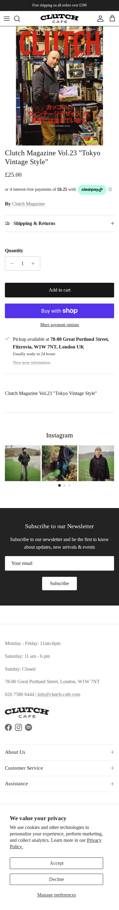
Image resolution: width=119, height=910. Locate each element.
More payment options (59, 324)
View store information (31, 362)
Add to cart (59, 290)
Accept (56, 863)
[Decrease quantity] (10, 263)
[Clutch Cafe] (60, 18)
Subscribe (59, 583)
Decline (56, 879)
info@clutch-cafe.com (59, 694)
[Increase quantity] (34, 263)
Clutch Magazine (28, 203)
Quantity (14, 250)
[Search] (20, 18)
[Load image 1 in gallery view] (59, 86)
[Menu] (6, 18)
